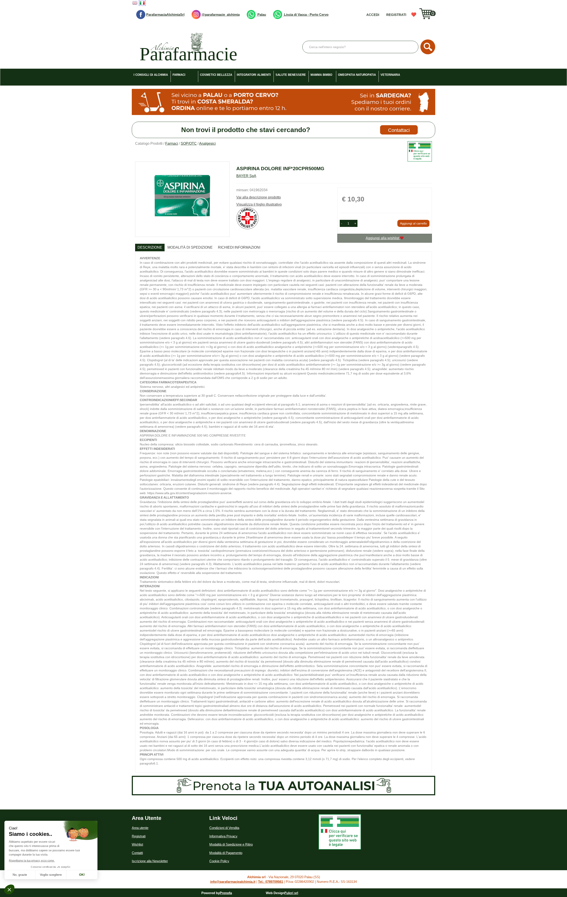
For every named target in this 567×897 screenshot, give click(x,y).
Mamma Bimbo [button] (321, 74)
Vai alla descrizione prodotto (258, 197)
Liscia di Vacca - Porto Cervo (305, 14)
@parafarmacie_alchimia (221, 14)
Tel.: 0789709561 (270, 881)
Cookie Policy (219, 861)
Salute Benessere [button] (291, 74)
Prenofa (226, 893)
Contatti (137, 853)
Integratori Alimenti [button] (254, 74)
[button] (342, 223)
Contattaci (399, 130)
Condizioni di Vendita (224, 828)
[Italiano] (142, 3)
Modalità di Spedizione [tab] (190, 247)
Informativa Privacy (223, 836)
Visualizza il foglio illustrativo (259, 204)
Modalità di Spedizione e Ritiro (231, 844)
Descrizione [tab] (150, 247)
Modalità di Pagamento (225, 853)
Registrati (396, 15)
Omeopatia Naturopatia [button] (357, 74)
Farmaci (171, 143)
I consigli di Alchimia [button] (151, 74)
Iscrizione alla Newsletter (150, 861)
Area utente (140, 828)
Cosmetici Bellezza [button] (216, 74)
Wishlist (413, 14)
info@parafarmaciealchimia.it (232, 881)
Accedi (372, 15)
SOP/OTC (189, 143)
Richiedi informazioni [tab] (239, 247)
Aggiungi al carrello (413, 223)
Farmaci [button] (179, 74)
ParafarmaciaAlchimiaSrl (165, 14)
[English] (135, 3)
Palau (261, 14)
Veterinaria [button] (390, 74)
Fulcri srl (291, 893)
